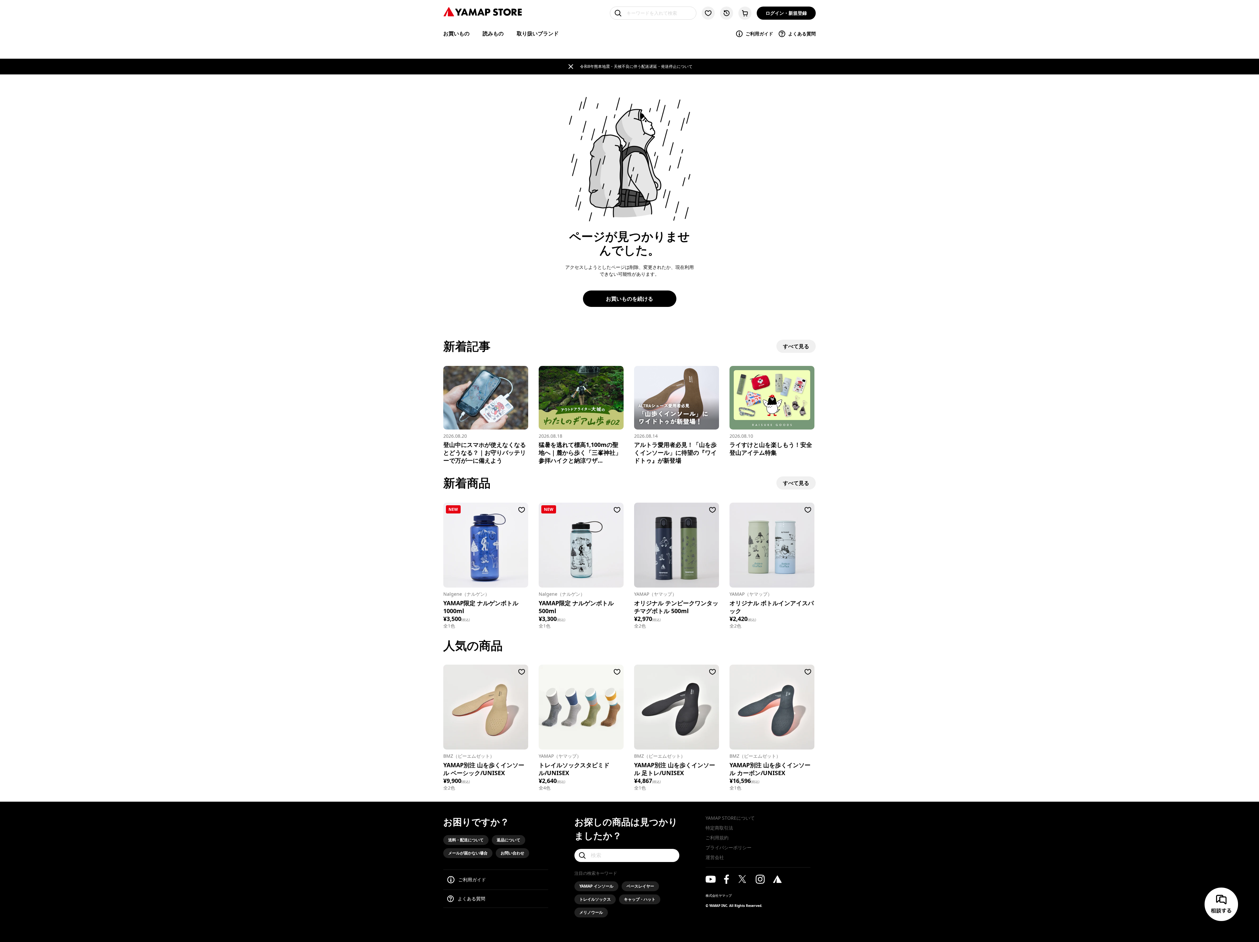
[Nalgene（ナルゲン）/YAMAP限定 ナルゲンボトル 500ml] (581, 545)
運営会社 (715, 857)
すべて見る (796, 346)
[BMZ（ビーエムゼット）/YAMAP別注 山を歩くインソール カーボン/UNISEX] (771, 707)
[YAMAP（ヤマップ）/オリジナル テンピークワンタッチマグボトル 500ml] (676, 545)
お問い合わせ (512, 853)
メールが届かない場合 (468, 853)
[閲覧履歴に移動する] (726, 13)
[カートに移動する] (744, 13)
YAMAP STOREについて (730, 818)
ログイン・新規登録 (786, 13)
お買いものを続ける (629, 298)
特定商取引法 (719, 828)
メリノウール (591, 912)
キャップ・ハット (639, 899)
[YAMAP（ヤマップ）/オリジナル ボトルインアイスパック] (771, 545)
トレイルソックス (595, 899)
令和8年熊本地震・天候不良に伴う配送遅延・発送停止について (636, 66)
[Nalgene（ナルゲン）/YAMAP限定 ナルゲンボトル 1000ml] (485, 545)
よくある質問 (802, 33)
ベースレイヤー (640, 886)
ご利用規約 (717, 837)
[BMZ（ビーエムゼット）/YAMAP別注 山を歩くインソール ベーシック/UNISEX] (485, 707)
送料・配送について (466, 840)
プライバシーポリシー (728, 847)
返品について (508, 840)
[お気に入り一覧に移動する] (708, 13)
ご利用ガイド (759, 33)
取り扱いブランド (538, 33)
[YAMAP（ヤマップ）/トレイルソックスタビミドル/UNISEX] (581, 707)
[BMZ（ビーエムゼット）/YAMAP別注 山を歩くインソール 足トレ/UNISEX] (676, 707)
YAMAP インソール (596, 886)
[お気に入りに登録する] (521, 509)
